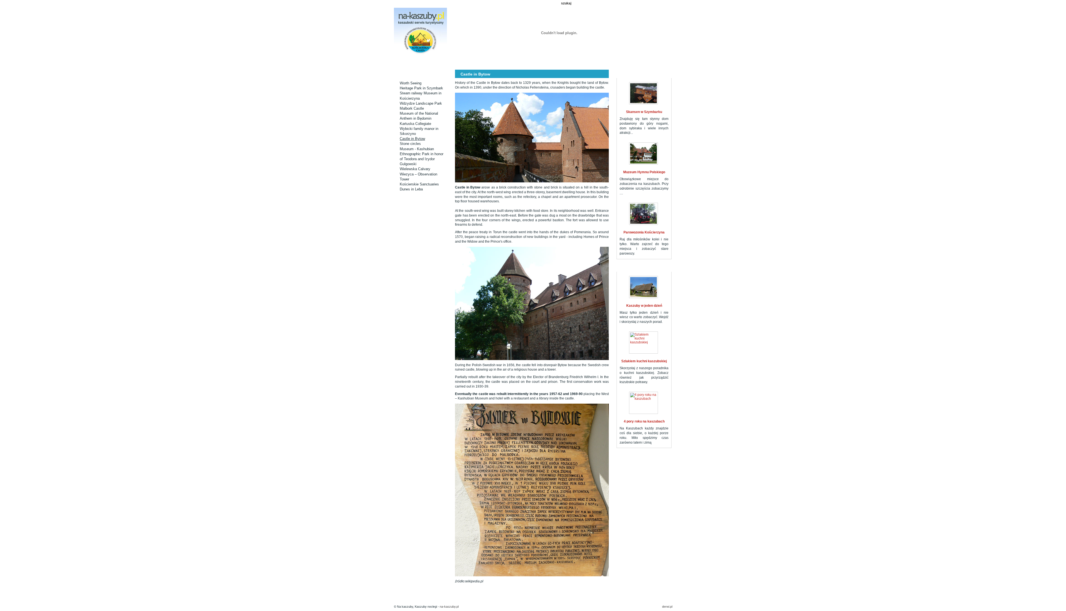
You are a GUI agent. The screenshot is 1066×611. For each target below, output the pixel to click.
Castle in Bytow (412, 139)
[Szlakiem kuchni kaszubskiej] (643, 342)
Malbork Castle (412, 108)
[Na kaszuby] (420, 31)
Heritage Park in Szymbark (421, 88)
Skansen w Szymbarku (644, 112)
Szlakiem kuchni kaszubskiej (644, 361)
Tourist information (582, 62)
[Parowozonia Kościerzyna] (643, 214)
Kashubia (513, 62)
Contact (616, 62)
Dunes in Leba (411, 189)
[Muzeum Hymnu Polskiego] (643, 153)
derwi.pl (667, 606)
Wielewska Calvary (415, 169)
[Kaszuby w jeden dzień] (643, 287)
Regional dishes (547, 62)
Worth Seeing (410, 83)
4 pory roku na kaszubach (644, 421)
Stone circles (410, 144)
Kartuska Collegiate (415, 124)
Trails (479, 62)
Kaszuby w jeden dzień (644, 306)
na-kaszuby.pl (449, 606)
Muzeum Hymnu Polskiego (644, 172)
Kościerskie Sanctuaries (419, 184)
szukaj (566, 3)
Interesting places (445, 62)
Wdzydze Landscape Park (421, 103)
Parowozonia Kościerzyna (644, 232)
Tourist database (411, 62)
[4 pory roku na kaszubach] (643, 403)
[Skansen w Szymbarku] (643, 93)
